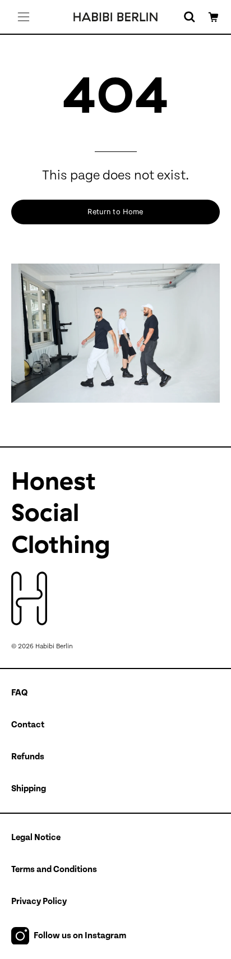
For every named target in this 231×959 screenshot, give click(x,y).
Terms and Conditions (54, 869)
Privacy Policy (39, 901)
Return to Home (115, 212)
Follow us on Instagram (80, 935)
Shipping (28, 788)
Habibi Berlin (54, 646)
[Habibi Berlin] (115, 17)
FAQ (19, 692)
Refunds (27, 756)
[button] (188, 16)
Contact (27, 724)
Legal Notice (36, 837)
